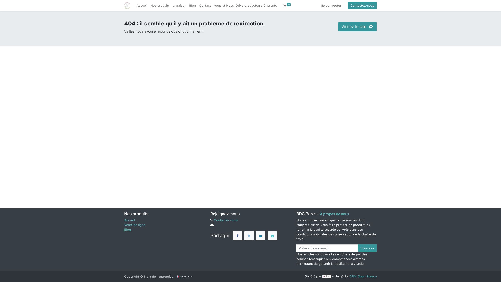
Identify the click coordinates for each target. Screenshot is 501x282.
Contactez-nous (362, 5)
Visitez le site (355, 26)
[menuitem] (142, 5)
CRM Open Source (363, 276)
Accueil (129, 220)
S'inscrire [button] (367, 248)
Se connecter (331, 5)
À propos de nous (334, 214)
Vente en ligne (134, 225)
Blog (127, 229)
